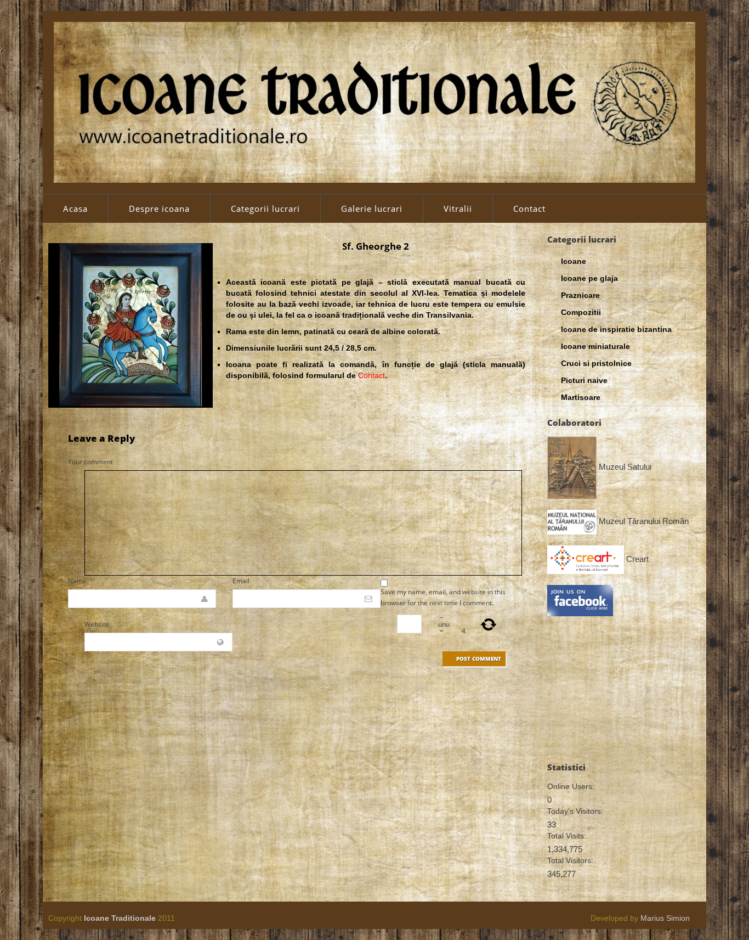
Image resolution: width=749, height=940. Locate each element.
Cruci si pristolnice (596, 363)
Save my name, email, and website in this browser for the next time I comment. (443, 597)
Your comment (90, 461)
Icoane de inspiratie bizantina (616, 329)
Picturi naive (584, 380)
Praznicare (580, 295)
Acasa (75, 208)
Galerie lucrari (371, 208)
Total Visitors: (570, 860)
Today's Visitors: (575, 811)
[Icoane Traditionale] (374, 101)
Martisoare (580, 397)
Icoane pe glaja (589, 278)
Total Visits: (566, 835)
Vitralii (458, 208)
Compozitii (581, 312)
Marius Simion (665, 918)
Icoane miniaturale (595, 346)
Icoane (573, 261)
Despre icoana (159, 208)
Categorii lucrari (265, 208)
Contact (529, 208)
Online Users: (570, 786)
